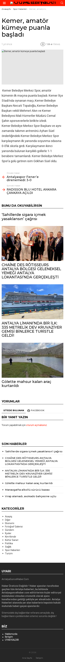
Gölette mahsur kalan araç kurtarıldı (26, 383)
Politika (9, 543)
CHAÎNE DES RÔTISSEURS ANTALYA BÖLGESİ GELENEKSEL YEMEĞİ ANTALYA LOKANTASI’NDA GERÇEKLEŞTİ (31, 271)
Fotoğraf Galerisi (14, 526)
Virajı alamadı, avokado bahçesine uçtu (30, 496)
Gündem (9, 530)
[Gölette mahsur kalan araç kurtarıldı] (32, 360)
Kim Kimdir (10, 536)
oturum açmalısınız (36, 425)
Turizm (9, 553)
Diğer (7, 520)
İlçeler (8, 533)
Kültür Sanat (11, 540)
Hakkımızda (11, 634)
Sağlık (8, 546)
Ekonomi (9, 523)
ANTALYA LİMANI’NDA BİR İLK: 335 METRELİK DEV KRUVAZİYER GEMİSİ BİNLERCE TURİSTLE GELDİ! (32, 329)
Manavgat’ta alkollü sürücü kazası (27, 489)
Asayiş (8, 516)
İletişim (9, 636)
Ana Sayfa (27, 658)
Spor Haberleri (12, 550)
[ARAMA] (62, 3)
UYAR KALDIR (12, 639)
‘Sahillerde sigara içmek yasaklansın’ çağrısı (24, 216)
